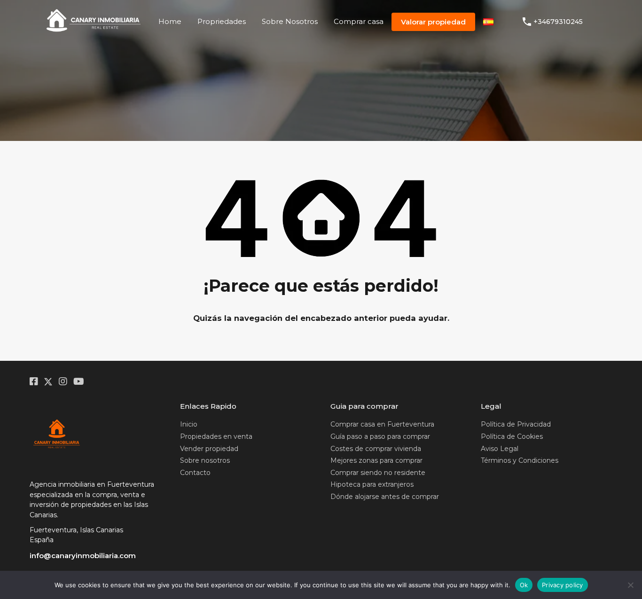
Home (169, 21)
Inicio (188, 424)
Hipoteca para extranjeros (372, 484)
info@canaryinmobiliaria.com (83, 555)
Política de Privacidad (516, 424)
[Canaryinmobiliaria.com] (93, 31)
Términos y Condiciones (519, 460)
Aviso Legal (499, 448)
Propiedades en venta (216, 436)
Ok (524, 585)
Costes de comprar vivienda (375, 448)
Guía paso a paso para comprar (380, 436)
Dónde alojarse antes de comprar (384, 496)
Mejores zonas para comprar (376, 460)
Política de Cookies (512, 436)
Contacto (195, 472)
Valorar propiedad (433, 21)
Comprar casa (359, 21)
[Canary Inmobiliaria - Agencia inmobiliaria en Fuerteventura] (57, 434)
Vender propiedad (209, 448)
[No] (630, 585)
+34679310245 (558, 22)
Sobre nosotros (205, 460)
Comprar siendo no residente (377, 472)
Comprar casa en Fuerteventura (382, 424)
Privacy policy (562, 585)
